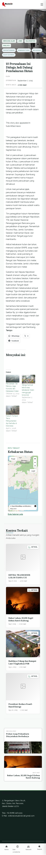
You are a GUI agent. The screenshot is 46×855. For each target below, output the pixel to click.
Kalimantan (30, 41)
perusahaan (37, 50)
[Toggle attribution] (35, 506)
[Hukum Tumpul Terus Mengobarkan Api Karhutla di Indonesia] (12, 410)
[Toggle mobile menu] (42, 4)
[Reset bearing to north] (35, 466)
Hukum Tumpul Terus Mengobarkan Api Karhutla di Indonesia (12, 421)
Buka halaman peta (15, 514)
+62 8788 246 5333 (14, 813)
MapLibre (13, 508)
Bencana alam (9, 41)
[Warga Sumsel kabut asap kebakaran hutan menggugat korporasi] (28, 379)
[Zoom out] (35, 462)
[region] (23, 483)
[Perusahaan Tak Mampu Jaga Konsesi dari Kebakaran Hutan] (12, 379)
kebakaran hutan (24, 50)
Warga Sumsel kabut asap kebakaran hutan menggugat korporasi (28, 390)
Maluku (6, 45)
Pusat (13, 459)
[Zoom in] (35, 459)
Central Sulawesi (9, 50)
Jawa (20, 41)
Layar (33, 471)
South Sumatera (8, 55)
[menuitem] (6, 848)
